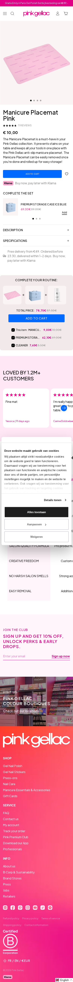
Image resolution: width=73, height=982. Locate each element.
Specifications (15, 241)
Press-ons (10, 778)
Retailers (9, 896)
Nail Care (9, 784)
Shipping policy (12, 924)
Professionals (12, 849)
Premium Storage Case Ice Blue (43, 204)
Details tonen (52, 500)
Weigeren (36, 536)
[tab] (33, 218)
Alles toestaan (36, 511)
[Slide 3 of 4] (37, 100)
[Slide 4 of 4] (40, 100)
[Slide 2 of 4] (34, 100)
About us (9, 866)
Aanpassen (34, 524)
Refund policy (11, 918)
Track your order (14, 831)
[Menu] (5, 13)
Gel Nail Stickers (14, 772)
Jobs (6, 890)
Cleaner (22, 345)
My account (11, 825)
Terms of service (50, 918)
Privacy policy (30, 918)
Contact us (11, 819)
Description (13, 230)
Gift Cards (10, 796)
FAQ (6, 813)
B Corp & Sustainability (19, 872)
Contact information (36, 924)
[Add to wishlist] (66, 174)
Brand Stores (12, 878)
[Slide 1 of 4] (31, 100)
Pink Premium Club (15, 837)
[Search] (12, 13)
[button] (64, 980)
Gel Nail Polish (12, 766)
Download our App (15, 843)
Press (7, 884)
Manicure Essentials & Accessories (26, 790)
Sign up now (61, 656)
